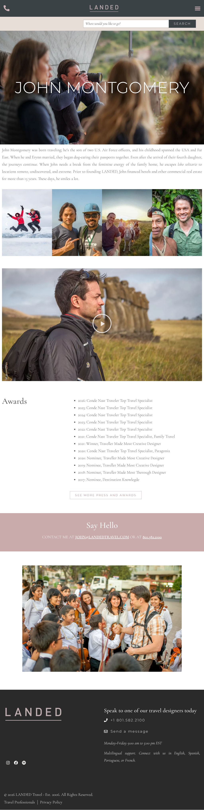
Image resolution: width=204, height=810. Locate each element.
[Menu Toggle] (197, 8)
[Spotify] (24, 763)
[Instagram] (8, 763)
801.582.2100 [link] (152, 537)
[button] (6, 223)
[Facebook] (16, 763)
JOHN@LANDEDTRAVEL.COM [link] (102, 537)
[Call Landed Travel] (7, 8)
